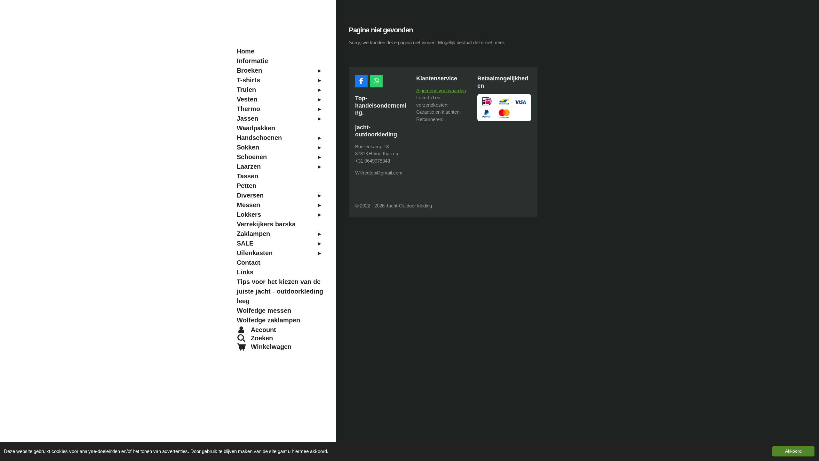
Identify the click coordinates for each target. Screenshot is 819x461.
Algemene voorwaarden (441, 90)
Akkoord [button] (793, 451)
